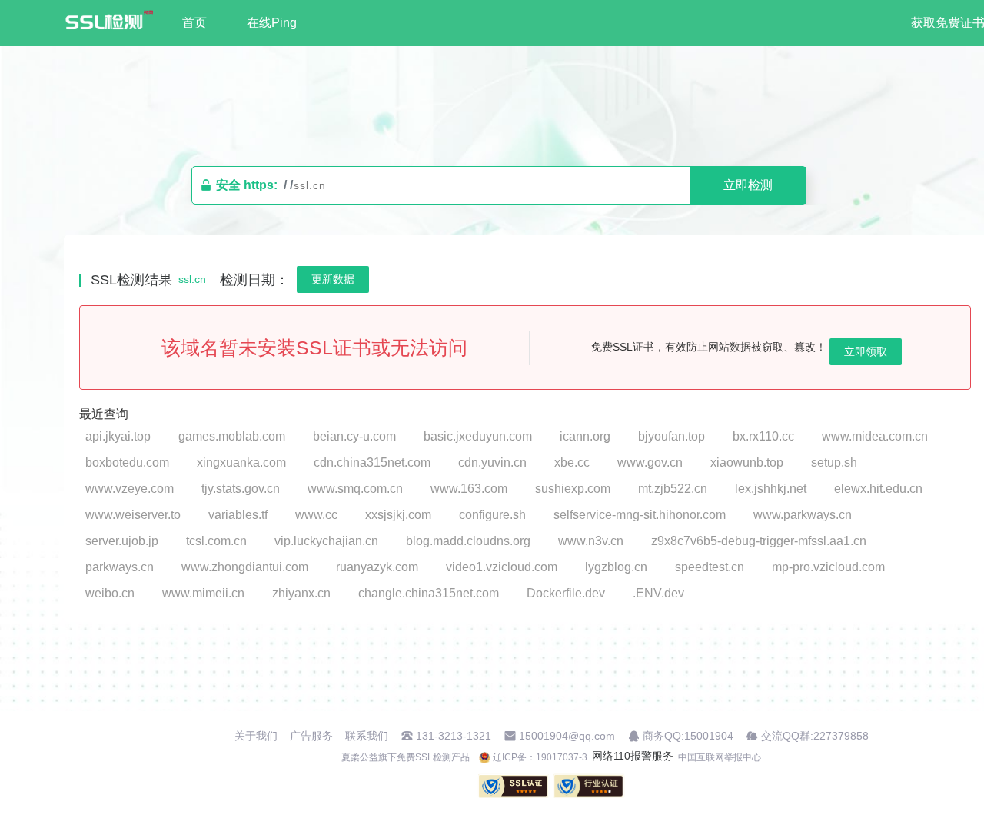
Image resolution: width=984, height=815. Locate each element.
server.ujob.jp (121, 540)
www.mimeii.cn (203, 593)
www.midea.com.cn (875, 436)
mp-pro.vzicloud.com (828, 567)
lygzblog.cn (616, 567)
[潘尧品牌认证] (589, 786)
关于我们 (256, 736)
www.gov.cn (650, 462)
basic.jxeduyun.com (478, 436)
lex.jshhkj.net (770, 488)
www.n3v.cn (590, 540)
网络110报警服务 (632, 756)
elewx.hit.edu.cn (878, 488)
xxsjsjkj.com (398, 514)
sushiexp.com (572, 488)
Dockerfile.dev (566, 593)
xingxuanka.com (241, 462)
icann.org (585, 436)
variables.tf (238, 514)
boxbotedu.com (127, 462)
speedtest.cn (709, 567)
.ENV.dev (658, 593)
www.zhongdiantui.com (244, 567)
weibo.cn (110, 593)
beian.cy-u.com (354, 436)
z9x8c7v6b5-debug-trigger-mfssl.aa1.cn (758, 540)
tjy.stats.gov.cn (240, 488)
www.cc (316, 514)
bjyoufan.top (671, 436)
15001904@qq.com (567, 736)
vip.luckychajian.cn (326, 540)
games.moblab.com (231, 436)
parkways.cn (119, 567)
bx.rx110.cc (763, 436)
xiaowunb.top (746, 462)
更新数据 (332, 279)
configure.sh (492, 514)
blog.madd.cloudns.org (468, 540)
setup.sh (834, 462)
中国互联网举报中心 (719, 757)
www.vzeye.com (129, 488)
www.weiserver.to (133, 514)
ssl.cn (192, 279)
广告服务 (311, 736)
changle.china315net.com (428, 593)
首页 (194, 22)
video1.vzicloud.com (501, 567)
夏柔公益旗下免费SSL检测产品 (405, 757)
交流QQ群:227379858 (815, 736)
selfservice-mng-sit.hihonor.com (640, 514)
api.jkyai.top (118, 436)
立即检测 (748, 184)
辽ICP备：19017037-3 (540, 757)
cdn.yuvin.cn (492, 462)
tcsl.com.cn (216, 540)
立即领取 (865, 351)
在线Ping (272, 22)
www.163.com (468, 488)
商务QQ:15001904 (688, 736)
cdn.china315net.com (372, 462)
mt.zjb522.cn (672, 488)
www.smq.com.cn (355, 488)
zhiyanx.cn (301, 593)
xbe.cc (572, 462)
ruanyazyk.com (377, 567)
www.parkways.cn (802, 514)
